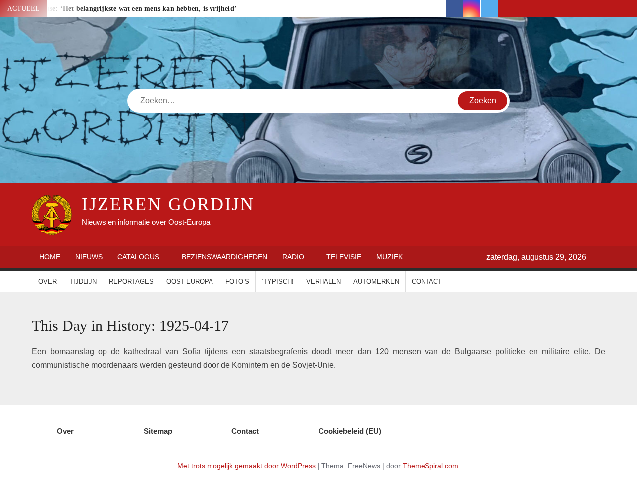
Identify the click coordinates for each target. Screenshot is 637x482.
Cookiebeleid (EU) (349, 431)
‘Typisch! (278, 281)
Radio (293, 257)
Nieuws (89, 257)
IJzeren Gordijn (168, 204)
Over (47, 281)
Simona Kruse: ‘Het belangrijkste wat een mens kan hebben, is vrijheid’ (124, 8)
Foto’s (237, 281)
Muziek (389, 257)
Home (49, 257)
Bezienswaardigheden (224, 257)
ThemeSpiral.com (430, 466)
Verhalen (323, 281)
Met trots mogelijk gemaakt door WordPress (246, 466)
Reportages (131, 281)
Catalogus (138, 257)
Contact (427, 281)
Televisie (343, 257)
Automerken (376, 281)
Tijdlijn (83, 281)
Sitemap (158, 431)
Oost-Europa (189, 281)
